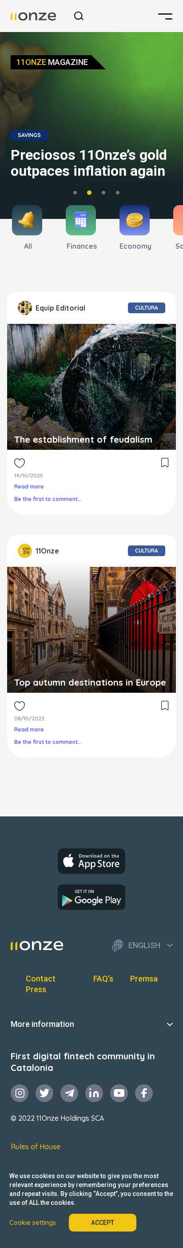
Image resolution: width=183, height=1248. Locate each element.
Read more (29, 486)
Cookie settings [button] (32, 1223)
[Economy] (146, 220)
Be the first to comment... (48, 499)
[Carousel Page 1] (75, 192)
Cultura (146, 307)
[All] (39, 220)
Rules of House (35, 1146)
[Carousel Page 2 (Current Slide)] (89, 192)
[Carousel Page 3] (103, 192)
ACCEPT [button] (102, 1222)
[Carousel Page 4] (117, 192)
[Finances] (92, 220)
